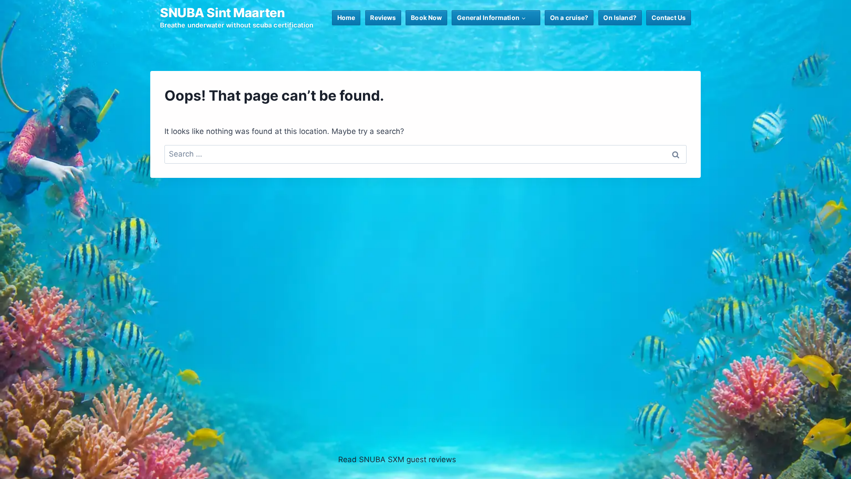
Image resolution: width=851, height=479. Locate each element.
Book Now (426, 17)
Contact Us (669, 17)
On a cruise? (569, 17)
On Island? (619, 17)
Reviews (383, 17)
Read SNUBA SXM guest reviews (397, 459)
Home (346, 17)
